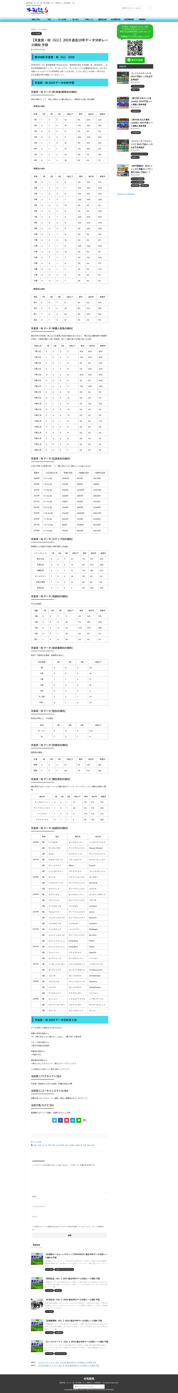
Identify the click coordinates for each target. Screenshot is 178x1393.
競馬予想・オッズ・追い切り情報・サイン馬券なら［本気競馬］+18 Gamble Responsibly (89, 1383)
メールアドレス (38, 1206)
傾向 (53, 1145)
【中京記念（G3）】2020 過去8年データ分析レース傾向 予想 (72, 1299)
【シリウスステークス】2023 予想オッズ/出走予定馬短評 (142, 76)
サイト (34, 1216)
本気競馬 (89, 1378)
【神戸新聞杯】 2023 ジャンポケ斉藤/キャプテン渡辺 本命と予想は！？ (142, 169)
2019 (39, 1145)
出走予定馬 (60, 1145)
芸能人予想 (36, 19)
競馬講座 (142, 19)
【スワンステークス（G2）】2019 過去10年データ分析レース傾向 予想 (67, 1362)
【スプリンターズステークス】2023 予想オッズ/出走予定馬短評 (142, 144)
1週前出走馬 (102, 19)
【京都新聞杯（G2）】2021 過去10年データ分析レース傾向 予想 (73, 1320)
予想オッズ (89, 19)
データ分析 (62, 19)
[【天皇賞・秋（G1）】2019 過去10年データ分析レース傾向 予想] (72, 1120)
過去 (88, 1145)
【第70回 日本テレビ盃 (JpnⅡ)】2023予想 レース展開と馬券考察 (141, 101)
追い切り (76, 19)
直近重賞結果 (129, 19)
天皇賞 (77, 1145)
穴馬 (84, 1145)
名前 (34, 1196)
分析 (66, 1145)
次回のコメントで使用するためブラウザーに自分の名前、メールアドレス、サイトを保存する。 (68, 1227)
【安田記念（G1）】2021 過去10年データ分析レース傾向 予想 (72, 1278)
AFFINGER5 (109, 1389)
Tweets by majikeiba (125, 194)
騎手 (92, 1145)
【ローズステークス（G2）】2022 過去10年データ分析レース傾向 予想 (76, 1341)
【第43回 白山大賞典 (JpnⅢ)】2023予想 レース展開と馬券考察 (142, 122)
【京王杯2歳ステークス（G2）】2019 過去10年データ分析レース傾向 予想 (68, 1365)
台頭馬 (71, 1145)
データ (44, 1145)
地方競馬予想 (115, 19)
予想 (49, 19)
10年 (35, 1145)
